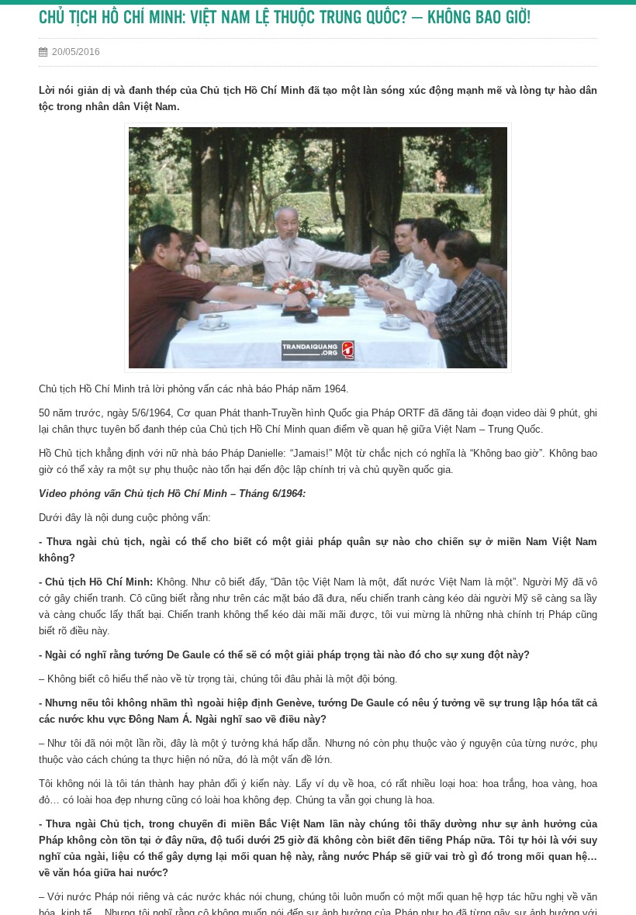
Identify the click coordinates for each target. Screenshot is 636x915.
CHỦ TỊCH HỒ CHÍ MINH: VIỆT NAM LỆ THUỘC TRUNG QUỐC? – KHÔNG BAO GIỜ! (285, 18)
